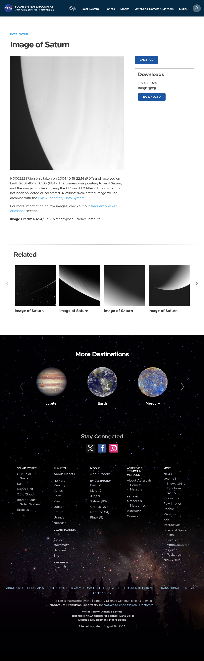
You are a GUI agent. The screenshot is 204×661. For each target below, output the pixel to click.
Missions (170, 514)
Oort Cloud (25, 494)
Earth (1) (96, 485)
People (169, 509)
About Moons (100, 474)
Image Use (93, 588)
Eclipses (23, 509)
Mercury (153, 403)
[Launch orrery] (72, 9)
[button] (183, 9)
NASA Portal (170, 588)
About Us (13, 588)
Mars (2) (96, 490)
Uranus (59, 517)
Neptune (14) (99, 512)
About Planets (64, 474)
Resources (171, 498)
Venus (58, 490)
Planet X (60, 567)
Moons (95, 468)
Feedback (57, 588)
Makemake (61, 545)
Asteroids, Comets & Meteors (135, 471)
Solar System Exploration (35, 5)
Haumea (60, 550)
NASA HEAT (173, 559)
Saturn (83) (98, 501)
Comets (132, 516)
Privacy (75, 588)
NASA (9, 8)
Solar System (27, 468)
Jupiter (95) (99, 496)
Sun (20, 483)
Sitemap (190, 588)
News (168, 474)
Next (197, 283)
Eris (56, 555)
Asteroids (134, 511)
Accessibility (102, 593)
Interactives (172, 524)
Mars (57, 501)
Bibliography (35, 588)
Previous (7, 283)
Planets (60, 468)
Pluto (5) (96, 517)
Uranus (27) (99, 506)
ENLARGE (146, 60)
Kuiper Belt (25, 489)
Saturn (58, 512)
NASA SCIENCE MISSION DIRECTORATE (131, 588)
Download (152, 97)
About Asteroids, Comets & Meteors (139, 485)
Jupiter (51, 403)
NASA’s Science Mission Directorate (128, 605)
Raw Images (19, 33)
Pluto (57, 534)
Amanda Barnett (111, 612)
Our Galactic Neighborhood (35, 11)
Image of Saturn (29, 311)
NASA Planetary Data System (61, 198)
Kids (167, 519)
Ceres (58, 539)
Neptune (60, 522)
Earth (102, 403)
